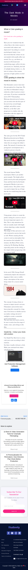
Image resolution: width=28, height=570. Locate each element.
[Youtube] (12, 533)
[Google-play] (12, 400)
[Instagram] (15, 533)
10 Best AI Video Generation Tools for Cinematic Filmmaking (14, 434)
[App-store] (15, 400)
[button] (25, 5)
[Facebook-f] (8, 533)
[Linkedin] (19, 533)
